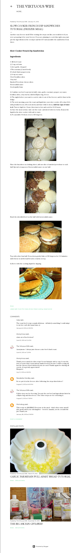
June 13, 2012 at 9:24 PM (23, 340)
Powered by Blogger (42, 546)
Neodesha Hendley (23, 378)
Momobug (20, 404)
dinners (31, 309)
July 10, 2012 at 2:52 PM (23, 372)
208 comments (20, 480)
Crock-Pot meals (23, 309)
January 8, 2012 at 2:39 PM (24, 328)
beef (16, 309)
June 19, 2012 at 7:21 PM (23, 352)
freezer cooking (38, 309)
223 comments (19, 527)
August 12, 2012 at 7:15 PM (24, 398)
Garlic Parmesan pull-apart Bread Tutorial (40, 476)
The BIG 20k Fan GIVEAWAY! (26, 523)
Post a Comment (16, 419)
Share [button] (12, 306)
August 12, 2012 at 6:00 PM (24, 384)
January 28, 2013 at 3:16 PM (24, 414)
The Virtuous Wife (35, 6)
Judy (18, 320)
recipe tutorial (48, 309)
